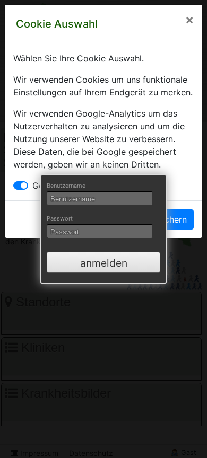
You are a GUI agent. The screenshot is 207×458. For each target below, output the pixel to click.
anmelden (103, 263)
